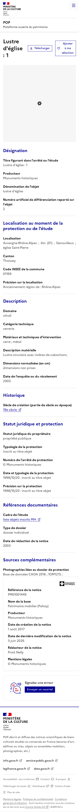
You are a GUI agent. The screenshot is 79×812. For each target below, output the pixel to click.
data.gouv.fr (42, 769)
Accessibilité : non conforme (19, 779)
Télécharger (42, 48)
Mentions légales (12, 799)
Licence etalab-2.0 (35, 807)
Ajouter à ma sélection (68, 48)
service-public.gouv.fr (40, 761)
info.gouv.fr (10, 761)
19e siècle (10, 409)
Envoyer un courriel (40, 689)
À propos (61, 779)
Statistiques (38, 786)
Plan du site (13, 792)
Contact (45, 779)
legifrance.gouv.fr (14, 769)
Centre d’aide (62, 786)
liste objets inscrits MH (19, 519)
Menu (73, 5)
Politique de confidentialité (38, 799)
